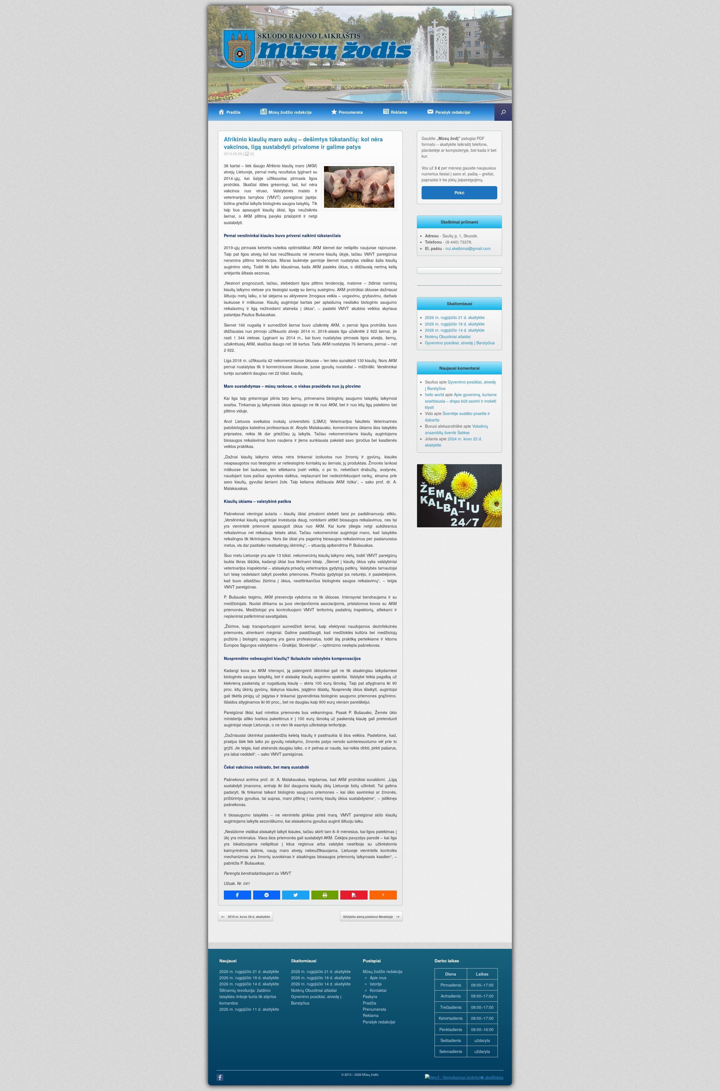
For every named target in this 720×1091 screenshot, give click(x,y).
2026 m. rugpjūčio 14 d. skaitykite (455, 330)
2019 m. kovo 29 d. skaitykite (245, 916)
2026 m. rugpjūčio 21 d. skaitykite (455, 317)
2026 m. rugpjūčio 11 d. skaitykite (249, 1009)
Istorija (376, 984)
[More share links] (383, 895)
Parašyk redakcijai (379, 1022)
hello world (434, 394)
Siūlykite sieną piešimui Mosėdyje (371, 916)
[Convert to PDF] (354, 895)
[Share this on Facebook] (237, 895)
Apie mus (378, 977)
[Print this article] (325, 895)
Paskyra (370, 996)
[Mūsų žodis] (318, 48)
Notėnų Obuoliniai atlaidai (448, 336)
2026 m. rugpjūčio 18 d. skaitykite (455, 324)
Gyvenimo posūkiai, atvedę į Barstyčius (460, 342)
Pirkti (459, 192)
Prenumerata (374, 1009)
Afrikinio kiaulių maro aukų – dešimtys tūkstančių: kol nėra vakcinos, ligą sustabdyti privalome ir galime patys (303, 143)
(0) (251, 153)
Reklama (371, 1015)
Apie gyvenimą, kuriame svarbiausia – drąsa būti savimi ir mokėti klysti (461, 401)
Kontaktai (378, 990)
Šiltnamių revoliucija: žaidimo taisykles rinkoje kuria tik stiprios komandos (247, 996)
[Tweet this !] (295, 895)
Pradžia (369, 1003)
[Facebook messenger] (266, 895)
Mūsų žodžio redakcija (382, 971)
